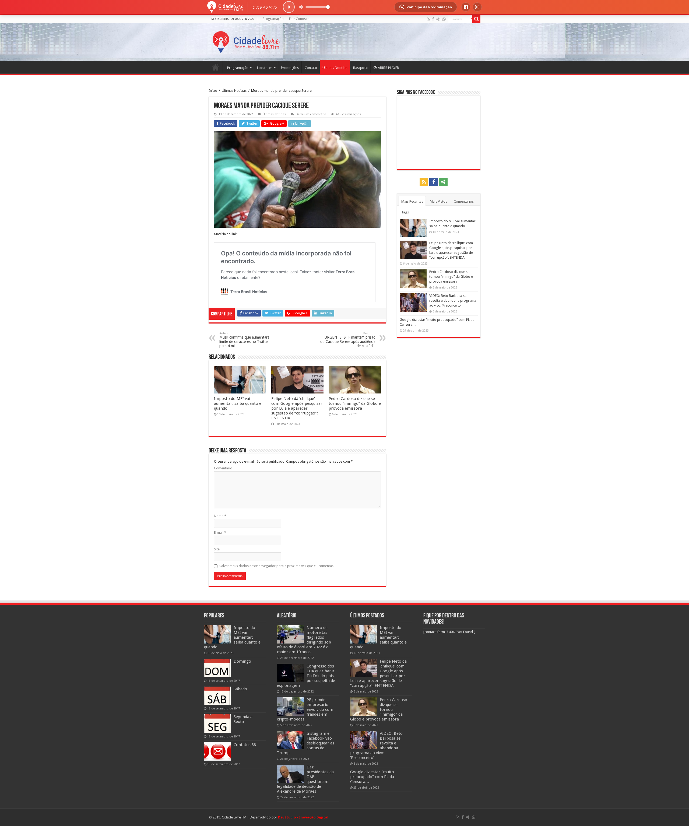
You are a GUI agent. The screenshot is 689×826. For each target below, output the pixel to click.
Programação (273, 19)
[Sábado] (217, 696)
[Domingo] (217, 668)
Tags (405, 212)
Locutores (264, 68)
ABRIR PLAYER (388, 68)
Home (216, 67)
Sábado (240, 689)
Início (213, 91)
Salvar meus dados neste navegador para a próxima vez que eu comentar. (276, 566)
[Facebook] (433, 19)
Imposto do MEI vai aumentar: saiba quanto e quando (237, 403)
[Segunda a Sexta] (217, 723)
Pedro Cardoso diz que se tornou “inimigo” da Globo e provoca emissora (355, 403)
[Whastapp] (444, 19)
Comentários (464, 201)
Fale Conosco (299, 19)
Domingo (242, 661)
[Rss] (428, 19)
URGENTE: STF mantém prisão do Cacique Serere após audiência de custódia (347, 340)
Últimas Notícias (334, 68)
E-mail (220, 532)
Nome (220, 516)
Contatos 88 (245, 744)
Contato (311, 68)
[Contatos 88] (217, 751)
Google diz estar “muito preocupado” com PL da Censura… (372, 776)
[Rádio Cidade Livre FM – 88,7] (246, 41)
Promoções (290, 68)
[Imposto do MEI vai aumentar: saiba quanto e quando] (217, 634)
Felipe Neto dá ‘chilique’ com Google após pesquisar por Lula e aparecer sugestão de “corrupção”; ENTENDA (296, 408)
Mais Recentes (412, 201)
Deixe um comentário (311, 114)
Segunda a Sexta (243, 719)
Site (217, 549)
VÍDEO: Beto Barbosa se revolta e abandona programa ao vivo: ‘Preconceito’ (452, 300)
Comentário (223, 468)
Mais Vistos (438, 201)
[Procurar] (476, 19)
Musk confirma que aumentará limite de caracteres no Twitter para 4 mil (244, 340)
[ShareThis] (438, 19)
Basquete (360, 68)
